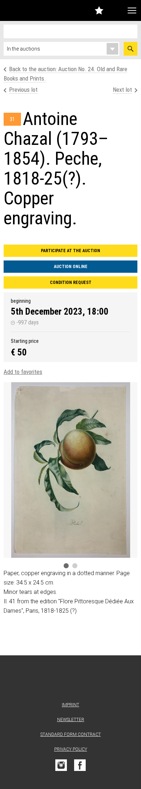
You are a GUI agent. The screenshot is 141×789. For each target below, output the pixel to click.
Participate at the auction (70, 250)
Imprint (70, 704)
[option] (70, 470)
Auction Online (70, 266)
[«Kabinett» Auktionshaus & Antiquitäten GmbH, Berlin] (21, 10)
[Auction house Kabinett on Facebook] (80, 765)
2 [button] (74, 565)
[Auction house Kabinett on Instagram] (61, 765)
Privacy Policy (70, 749)
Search (130, 49)
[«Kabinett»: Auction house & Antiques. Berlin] (70, 680)
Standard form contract (70, 734)
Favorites (99, 10)
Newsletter (70, 719)
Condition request (70, 282)
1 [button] (66, 565)
